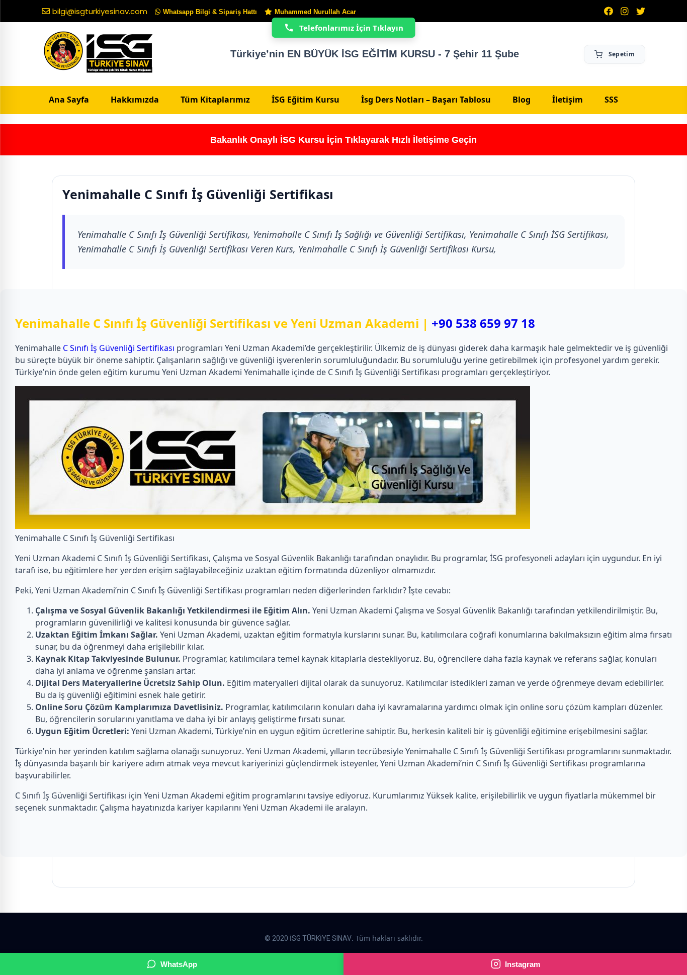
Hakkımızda (135, 99)
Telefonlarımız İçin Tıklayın (351, 28)
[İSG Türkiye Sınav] (98, 53)
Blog (521, 99)
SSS (611, 99)
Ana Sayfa (69, 99)
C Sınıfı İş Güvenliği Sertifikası (119, 347)
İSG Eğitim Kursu (305, 99)
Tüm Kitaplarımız (215, 99)
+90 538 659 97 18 (483, 323)
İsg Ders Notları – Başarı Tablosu (426, 99)
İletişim (567, 99)
